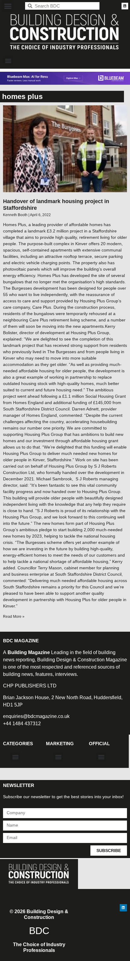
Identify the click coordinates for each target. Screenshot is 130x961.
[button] (8, 6)
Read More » (13, 616)
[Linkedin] (125, 6)
